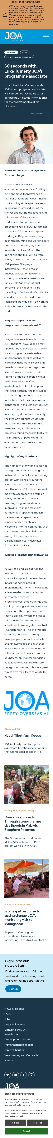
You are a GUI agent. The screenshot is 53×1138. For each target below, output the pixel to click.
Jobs (7, 1019)
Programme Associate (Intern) (19, 57)
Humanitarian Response (19, 1044)
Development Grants (17, 1039)
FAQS (7, 1014)
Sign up (13, 989)
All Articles (11, 52)
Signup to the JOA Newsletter (15, 1032)
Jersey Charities (14, 1050)
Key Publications (14, 1024)
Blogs (24, 52)
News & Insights (14, 1008)
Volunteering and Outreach (21, 1055)
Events (8, 1060)
